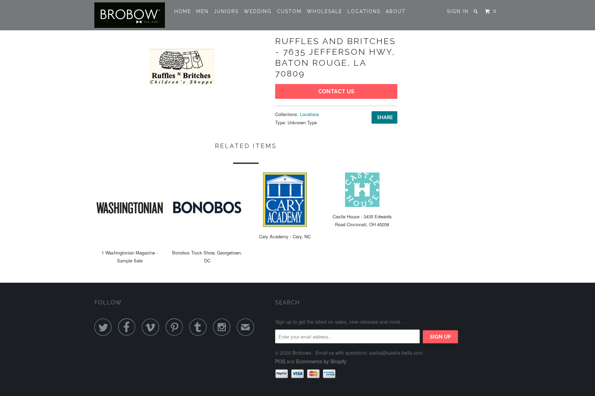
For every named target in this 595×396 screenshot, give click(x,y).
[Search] (476, 11)
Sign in (458, 11)
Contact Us (336, 91)
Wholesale (324, 11)
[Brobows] (129, 15)
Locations (363, 11)
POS (280, 361)
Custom (289, 11)
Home (182, 11)
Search (287, 302)
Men (202, 11)
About (396, 11)
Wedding (258, 11)
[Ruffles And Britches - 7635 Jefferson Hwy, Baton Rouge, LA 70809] (181, 67)
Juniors (226, 11)
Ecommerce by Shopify (321, 361)
